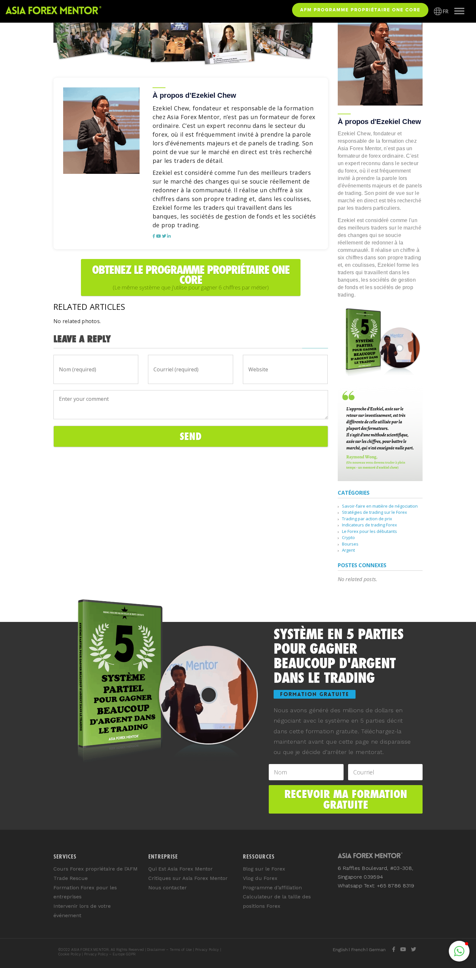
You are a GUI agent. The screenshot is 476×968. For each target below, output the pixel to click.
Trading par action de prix (367, 519)
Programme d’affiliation (272, 887)
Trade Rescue (70, 878)
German (377, 949)
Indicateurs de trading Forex (369, 525)
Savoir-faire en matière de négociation (380, 506)
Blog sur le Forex (264, 869)
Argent (348, 550)
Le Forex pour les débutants (369, 531)
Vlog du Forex (260, 878)
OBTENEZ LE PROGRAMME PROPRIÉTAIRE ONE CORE (190, 277)
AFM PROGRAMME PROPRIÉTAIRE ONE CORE (360, 9)
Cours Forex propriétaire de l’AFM (95, 869)
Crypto (348, 537)
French (358, 949)
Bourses (350, 544)
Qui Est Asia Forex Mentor (180, 869)
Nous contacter (167, 887)
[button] (459, 951)
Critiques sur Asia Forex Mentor (188, 878)
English (340, 949)
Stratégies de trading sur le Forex (374, 512)
